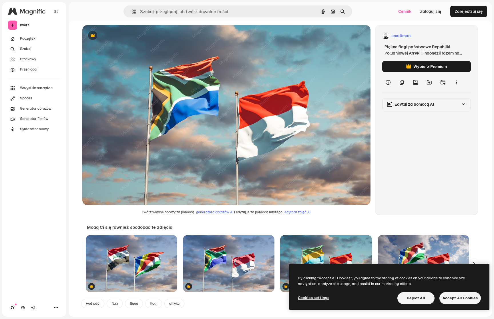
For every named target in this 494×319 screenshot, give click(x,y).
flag (114, 303)
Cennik (405, 11)
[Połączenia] (12, 307)
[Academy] (22, 307)
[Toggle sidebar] (56, 11)
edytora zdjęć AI (297, 212)
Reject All (416, 298)
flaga (134, 303)
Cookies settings (313, 297)
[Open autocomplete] (132, 11)
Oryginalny (122, 36)
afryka (174, 303)
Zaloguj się (430, 11)
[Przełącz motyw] (33, 307)
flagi (153, 303)
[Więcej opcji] (456, 82)
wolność (92, 303)
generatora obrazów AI (214, 212)
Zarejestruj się (469, 11)
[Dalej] (474, 263)
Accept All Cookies (460, 298)
